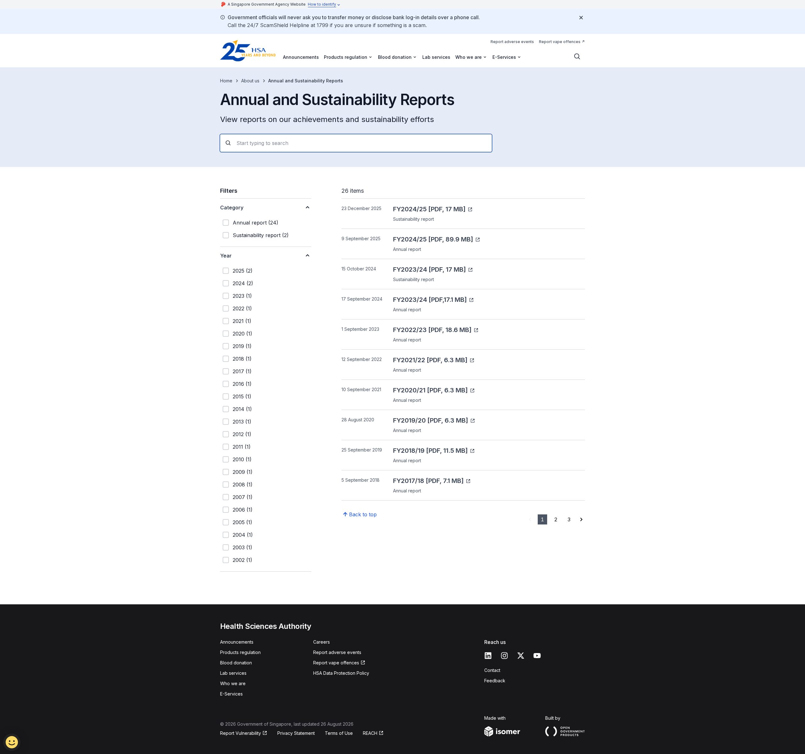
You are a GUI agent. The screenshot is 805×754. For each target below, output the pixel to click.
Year (226, 255)
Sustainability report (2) (261, 235)
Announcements (301, 57)
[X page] (521, 655)
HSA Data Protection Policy (341, 673)
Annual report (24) (255, 222)
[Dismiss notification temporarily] (581, 17)
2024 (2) (243, 283)
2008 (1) (243, 484)
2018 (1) (242, 359)
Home (226, 80)
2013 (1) (242, 422)
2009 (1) (243, 472)
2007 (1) (243, 497)
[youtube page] (537, 655)
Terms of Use (339, 733)
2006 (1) (243, 510)
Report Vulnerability (240, 733)
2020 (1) (242, 333)
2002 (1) (242, 560)
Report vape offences (559, 41)
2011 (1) (242, 447)
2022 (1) (242, 308)
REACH (370, 733)
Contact (492, 670)
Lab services (436, 57)
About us (250, 80)
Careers (321, 642)
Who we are (233, 683)
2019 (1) (242, 346)
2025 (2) (243, 271)
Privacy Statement (296, 733)
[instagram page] (504, 655)
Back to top (363, 514)
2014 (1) (242, 409)
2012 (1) (242, 434)
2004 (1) (243, 535)
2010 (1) (242, 459)
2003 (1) (242, 547)
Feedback (494, 680)
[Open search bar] (577, 56)
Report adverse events (512, 41)
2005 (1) (242, 522)
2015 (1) (242, 396)
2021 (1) (242, 321)
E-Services (231, 693)
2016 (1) (242, 384)
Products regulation (240, 652)
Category (231, 207)
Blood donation (236, 662)
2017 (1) (242, 371)
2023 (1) (242, 296)
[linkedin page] (488, 655)
